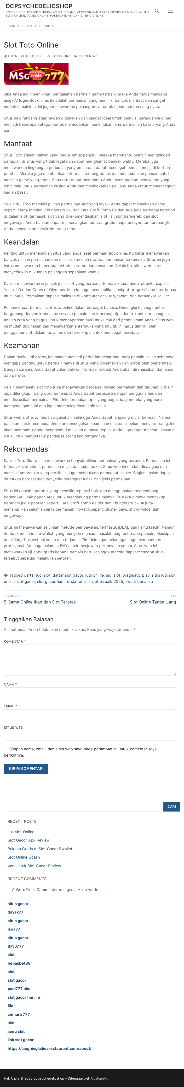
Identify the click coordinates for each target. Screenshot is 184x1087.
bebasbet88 (19, 963)
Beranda (13, 26)
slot (11, 954)
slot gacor (26, 581)
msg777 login (16, 100)
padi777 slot (19, 988)
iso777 (14, 929)
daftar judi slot (37, 575)
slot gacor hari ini (53, 581)
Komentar (15, 641)
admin (12, 56)
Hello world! (88, 889)
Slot (11, 1005)
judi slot (113, 575)
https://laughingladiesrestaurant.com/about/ (50, 1048)
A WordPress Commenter (35, 889)
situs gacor (18, 903)
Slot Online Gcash (24, 857)
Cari (171, 806)
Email (10, 706)
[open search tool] (157, 11)
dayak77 (15, 912)
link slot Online (21, 831)
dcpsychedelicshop (39, 6)
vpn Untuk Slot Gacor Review (34, 865)
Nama (10, 684)
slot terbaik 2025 (107, 581)
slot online (80, 581)
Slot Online (60, 56)
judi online (94, 575)
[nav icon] (170, 11)
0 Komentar (87, 56)
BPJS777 (16, 946)
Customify (99, 1078)
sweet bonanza (139, 581)
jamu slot (16, 1031)
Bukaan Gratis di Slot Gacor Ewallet (40, 848)
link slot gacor (21, 1039)
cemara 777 (19, 1014)
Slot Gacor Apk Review (29, 840)
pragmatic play (136, 575)
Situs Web (13, 727)
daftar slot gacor (68, 575)
